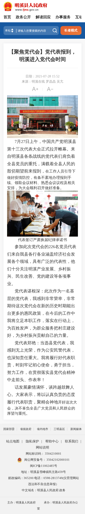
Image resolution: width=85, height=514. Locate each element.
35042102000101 (58, 459)
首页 (7, 17)
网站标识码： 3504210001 (43, 453)
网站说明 (42, 447)
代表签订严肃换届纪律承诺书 (42, 240)
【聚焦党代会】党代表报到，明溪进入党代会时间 (42, 55)
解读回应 (43, 17)
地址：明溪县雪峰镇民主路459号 (43, 472)
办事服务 (63, 17)
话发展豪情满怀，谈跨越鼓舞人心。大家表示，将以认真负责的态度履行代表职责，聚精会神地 (41, 394)
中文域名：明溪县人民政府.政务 (43, 490)
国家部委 (9, 429)
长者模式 (70, 30)
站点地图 (12, 441)
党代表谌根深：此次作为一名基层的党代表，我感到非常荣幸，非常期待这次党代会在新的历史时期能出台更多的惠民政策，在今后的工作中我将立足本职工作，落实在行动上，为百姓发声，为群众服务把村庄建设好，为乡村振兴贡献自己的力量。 (41, 313)
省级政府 (25, 429)
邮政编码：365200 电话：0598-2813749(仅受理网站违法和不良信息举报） (43, 481)
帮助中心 (52, 441)
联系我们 (71, 441)
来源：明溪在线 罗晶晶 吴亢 (42, 81)
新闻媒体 (76, 429)
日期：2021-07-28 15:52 (43, 76)
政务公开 (23, 17)
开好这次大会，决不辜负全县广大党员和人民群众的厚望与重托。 (42, 408)
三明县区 (59, 429)
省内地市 (42, 429)
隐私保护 (32, 441)
